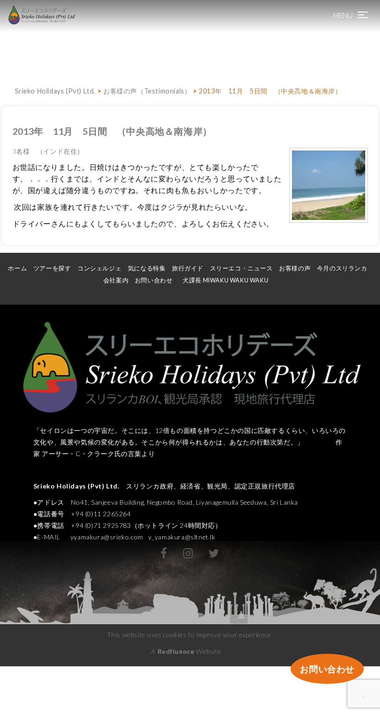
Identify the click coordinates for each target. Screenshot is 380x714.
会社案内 (115, 280)
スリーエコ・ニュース (241, 268)
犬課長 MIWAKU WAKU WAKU (229, 280)
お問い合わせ (154, 280)
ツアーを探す (52, 268)
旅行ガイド (187, 268)
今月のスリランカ (342, 268)
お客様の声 (294, 268)
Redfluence (176, 651)
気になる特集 (147, 268)
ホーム (17, 268)
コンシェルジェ (99, 268)
